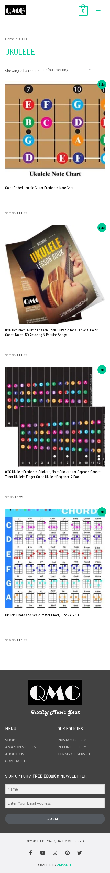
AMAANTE (64, 864)
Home (10, 39)
